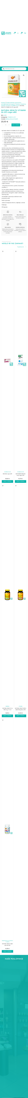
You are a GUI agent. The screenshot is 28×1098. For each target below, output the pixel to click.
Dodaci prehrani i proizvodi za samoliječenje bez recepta (11, 103)
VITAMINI (20, 706)
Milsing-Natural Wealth (12, 119)
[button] (24, 33)
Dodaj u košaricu (15, 124)
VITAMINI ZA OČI (15, 105)
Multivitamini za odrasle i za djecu (7, 941)
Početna (3, 102)
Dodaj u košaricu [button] (7, 481)
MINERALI (7, 706)
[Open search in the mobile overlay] (14, 69)
